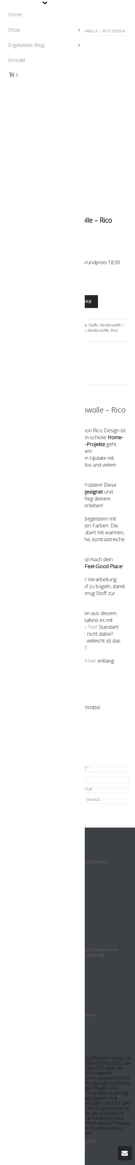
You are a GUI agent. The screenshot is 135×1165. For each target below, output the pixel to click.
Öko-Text (87, 627)
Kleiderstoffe (98, 330)
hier (92, 660)
